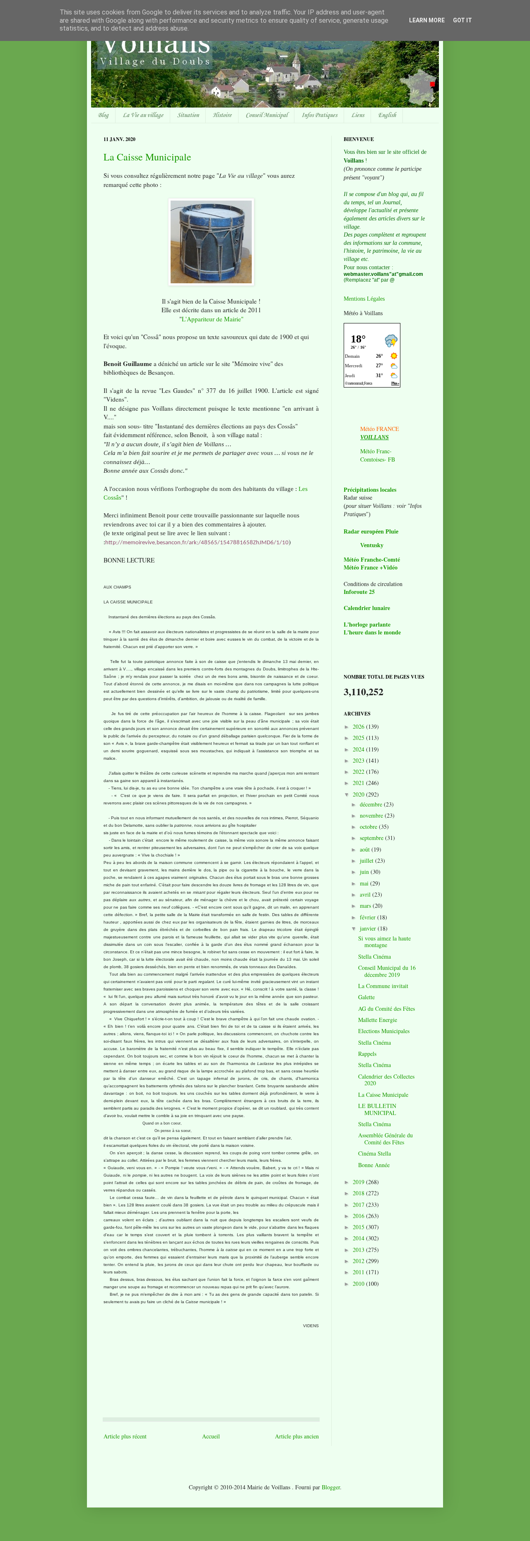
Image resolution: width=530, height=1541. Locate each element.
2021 (359, 783)
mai (365, 883)
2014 (359, 1238)
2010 (359, 1283)
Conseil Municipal (266, 115)
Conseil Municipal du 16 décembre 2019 (387, 971)
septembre (372, 838)
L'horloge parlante (367, 624)
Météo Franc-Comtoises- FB (377, 455)
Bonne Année (374, 1165)
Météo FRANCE (379, 429)
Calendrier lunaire (367, 607)
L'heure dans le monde (372, 632)
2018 (359, 1193)
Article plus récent (125, 1436)
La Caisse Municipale (147, 156)
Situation (188, 115)
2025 (359, 738)
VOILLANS (374, 437)
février (368, 917)
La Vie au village (143, 115)
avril (366, 894)
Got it (462, 20)
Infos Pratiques (319, 115)
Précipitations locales (370, 489)
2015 (359, 1227)
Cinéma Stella (374, 1153)
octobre (369, 826)
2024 (359, 749)
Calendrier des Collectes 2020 (386, 1079)
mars (366, 905)
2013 (359, 1250)
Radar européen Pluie (371, 532)
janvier (369, 928)
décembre (372, 804)
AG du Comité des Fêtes (386, 1008)
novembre (372, 815)
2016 (359, 1216)
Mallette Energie (377, 1020)
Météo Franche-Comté (372, 559)
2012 (359, 1261)
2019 (359, 1182)
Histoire (222, 115)
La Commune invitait (383, 986)
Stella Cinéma (374, 956)
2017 (359, 1204)
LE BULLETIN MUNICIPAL (377, 1109)
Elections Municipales (384, 1031)
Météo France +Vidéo (371, 567)
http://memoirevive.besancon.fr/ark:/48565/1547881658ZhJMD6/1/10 (197, 543)
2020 (359, 794)
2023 (359, 760)
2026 (359, 726)
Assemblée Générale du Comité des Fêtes (385, 1138)
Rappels (367, 1054)
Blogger (331, 1487)
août (365, 849)
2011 (359, 1272)
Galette (366, 997)
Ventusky (371, 545)
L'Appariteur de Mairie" (212, 319)
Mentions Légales (364, 299)
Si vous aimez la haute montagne (384, 941)
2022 (359, 771)
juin (365, 872)
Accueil (211, 1436)
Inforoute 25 (359, 591)
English (387, 115)
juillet (367, 860)
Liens (357, 115)
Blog (103, 115)
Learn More (427, 20)
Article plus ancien (297, 1436)
